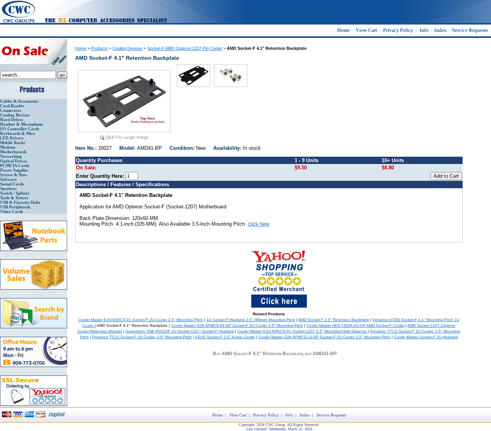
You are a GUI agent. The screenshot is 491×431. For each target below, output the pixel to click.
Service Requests (331, 415)
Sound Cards (12, 184)
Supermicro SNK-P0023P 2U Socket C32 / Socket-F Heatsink (179, 331)
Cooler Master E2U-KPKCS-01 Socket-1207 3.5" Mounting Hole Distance (302, 331)
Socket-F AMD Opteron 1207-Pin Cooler (184, 48)
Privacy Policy (266, 415)
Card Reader (12, 105)
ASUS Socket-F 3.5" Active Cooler (225, 337)
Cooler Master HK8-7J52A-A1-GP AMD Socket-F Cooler (355, 325)
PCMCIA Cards (14, 165)
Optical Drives (13, 161)
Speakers (8, 188)
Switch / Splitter (15, 193)
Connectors (10, 110)
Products (99, 48)
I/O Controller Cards (19, 128)
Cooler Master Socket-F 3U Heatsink (426, 337)
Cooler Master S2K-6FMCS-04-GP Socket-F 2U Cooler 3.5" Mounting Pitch (237, 325)
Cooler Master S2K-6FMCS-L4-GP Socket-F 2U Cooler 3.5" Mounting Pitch (324, 337)
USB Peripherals (15, 207)
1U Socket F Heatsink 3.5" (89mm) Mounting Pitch (250, 320)
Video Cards (11, 211)
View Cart (238, 415)
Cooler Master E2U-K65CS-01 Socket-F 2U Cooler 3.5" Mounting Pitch (140, 320)
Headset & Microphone (21, 124)
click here (258, 224)
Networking (11, 156)
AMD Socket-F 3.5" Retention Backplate (333, 320)
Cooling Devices (15, 115)
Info (289, 415)
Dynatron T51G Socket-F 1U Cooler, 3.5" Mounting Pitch (142, 337)
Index (305, 415)
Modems (7, 147)
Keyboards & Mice (17, 133)
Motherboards (13, 151)
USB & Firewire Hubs (20, 202)
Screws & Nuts (13, 174)
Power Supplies (14, 170)
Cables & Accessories (19, 101)
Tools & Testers (14, 197)
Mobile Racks (12, 142)
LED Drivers (11, 138)
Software (8, 179)
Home (80, 48)
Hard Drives (11, 119)
